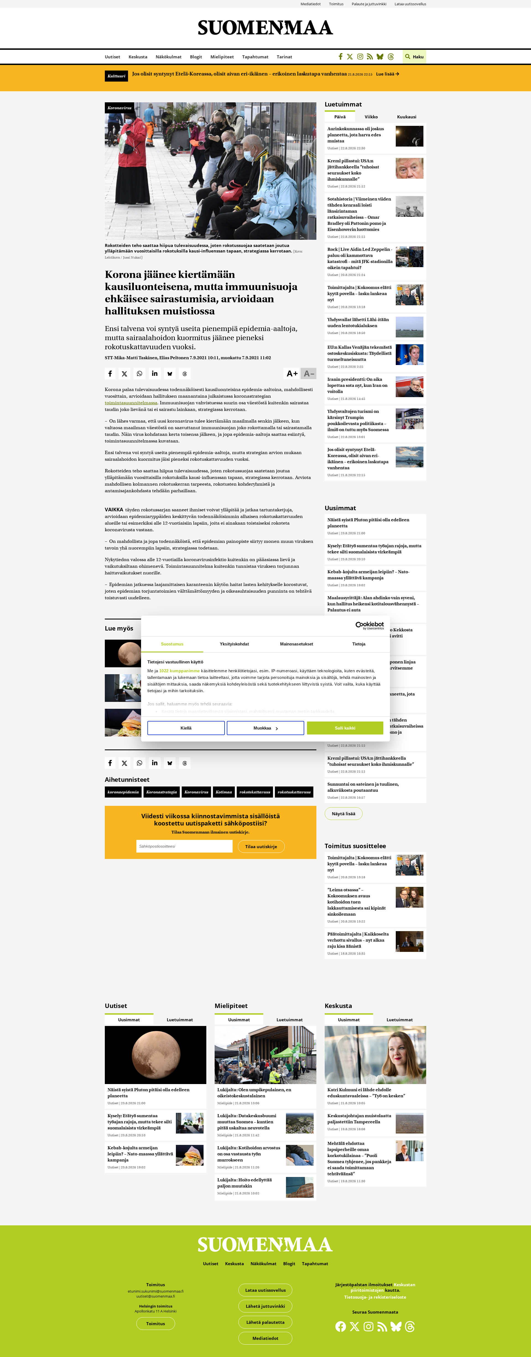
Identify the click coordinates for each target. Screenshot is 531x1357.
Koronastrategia (161, 792)
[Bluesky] (397, 1330)
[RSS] (371, 57)
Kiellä (186, 728)
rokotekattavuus (255, 792)
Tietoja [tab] (359, 644)
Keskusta (138, 56)
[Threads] (392, 57)
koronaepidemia (123, 792)
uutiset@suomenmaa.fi (155, 1296)
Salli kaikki (345, 728)
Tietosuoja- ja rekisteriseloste (375, 1297)
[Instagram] (361, 57)
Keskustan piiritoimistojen (383, 1287)
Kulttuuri (116, 76)
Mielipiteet (222, 56)
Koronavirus (119, 107)
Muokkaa (262, 728)
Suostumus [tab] (172, 644)
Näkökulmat (169, 56)
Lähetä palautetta (265, 1322)
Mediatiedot (311, 3)
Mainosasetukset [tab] (296, 644)
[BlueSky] (381, 57)
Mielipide (224, 1103)
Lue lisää (385, 74)
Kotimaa (224, 792)
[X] (351, 57)
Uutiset (112, 56)
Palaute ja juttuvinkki (369, 3)
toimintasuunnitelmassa (131, 403)
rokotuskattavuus (294, 792)
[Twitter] (356, 1330)
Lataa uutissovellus (410, 3)
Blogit (196, 56)
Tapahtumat (255, 56)
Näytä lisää (343, 813)
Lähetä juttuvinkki (265, 1306)
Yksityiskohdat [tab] (234, 644)
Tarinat (284, 56)
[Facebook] (342, 57)
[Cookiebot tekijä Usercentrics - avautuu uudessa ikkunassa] (359, 626)
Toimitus (336, 3)
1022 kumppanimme (179, 670)
